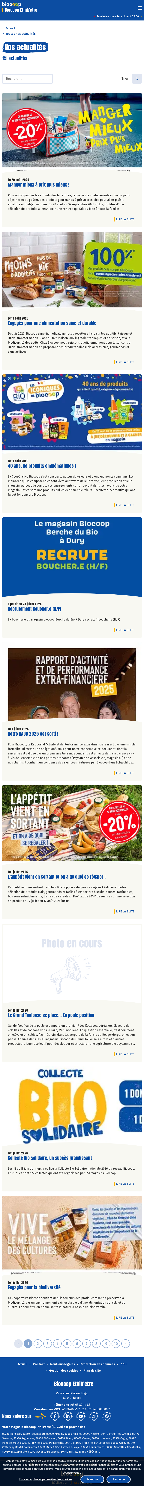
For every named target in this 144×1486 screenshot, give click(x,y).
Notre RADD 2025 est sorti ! (33, 734)
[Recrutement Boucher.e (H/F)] (72, 558)
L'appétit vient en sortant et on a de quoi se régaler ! (57, 877)
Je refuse (92, 1479)
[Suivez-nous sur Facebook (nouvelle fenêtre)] (55, 1416)
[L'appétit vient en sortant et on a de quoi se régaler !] (72, 826)
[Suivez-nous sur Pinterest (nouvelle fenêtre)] (106, 1416)
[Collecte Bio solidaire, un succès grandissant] (72, 1107)
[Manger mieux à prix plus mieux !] (72, 134)
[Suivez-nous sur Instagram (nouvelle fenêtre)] (93, 1416)
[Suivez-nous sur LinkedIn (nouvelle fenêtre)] (68, 1416)
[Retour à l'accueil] (11, 5)
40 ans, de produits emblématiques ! (42, 466)
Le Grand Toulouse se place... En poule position (51, 1015)
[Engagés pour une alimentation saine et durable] (72, 272)
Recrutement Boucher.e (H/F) (34, 609)
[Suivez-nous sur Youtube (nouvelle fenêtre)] (81, 1416)
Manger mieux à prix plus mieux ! (38, 184)
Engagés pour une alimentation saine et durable (52, 323)
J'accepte (118, 1479)
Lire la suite (126, 219)
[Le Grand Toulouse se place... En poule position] (72, 964)
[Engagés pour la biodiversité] (72, 1236)
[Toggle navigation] (140, 9)
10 (116, 1343)
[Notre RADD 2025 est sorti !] (72, 683)
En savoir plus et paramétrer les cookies (45, 1479)
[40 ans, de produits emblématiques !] (72, 415)
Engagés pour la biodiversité (34, 1287)
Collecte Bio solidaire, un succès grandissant (50, 1158)
